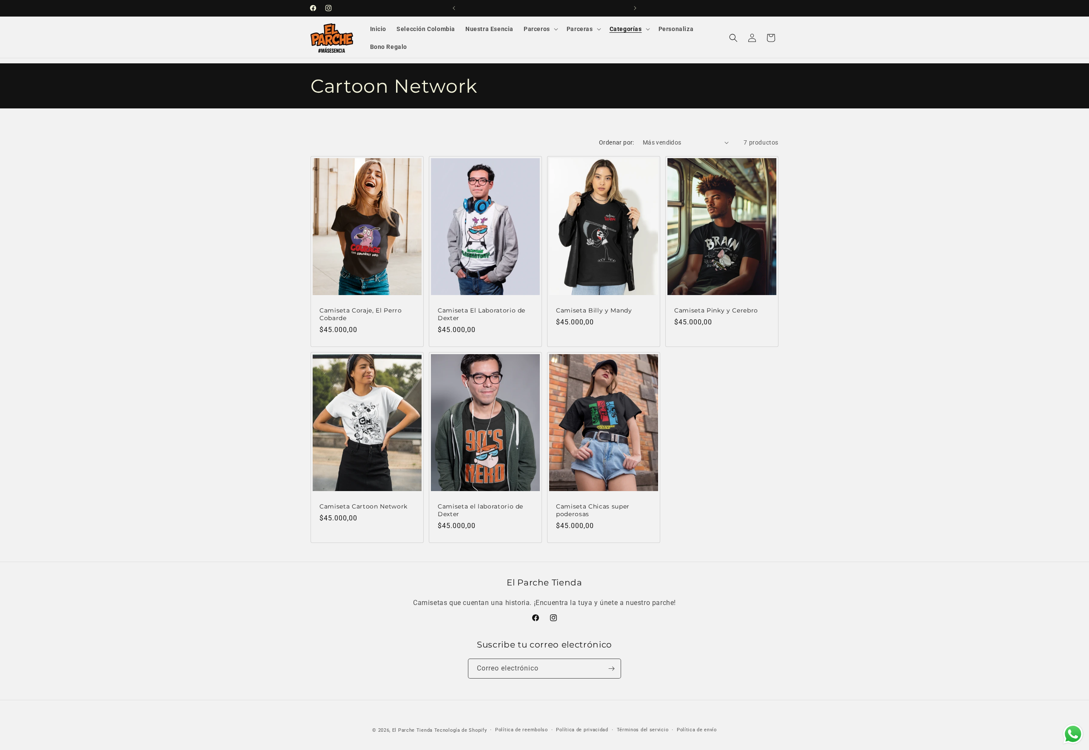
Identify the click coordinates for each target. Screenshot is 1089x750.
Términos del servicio (643, 730)
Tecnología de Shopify (460, 730)
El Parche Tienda (412, 730)
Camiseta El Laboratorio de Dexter (481, 314)
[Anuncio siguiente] (635, 8)
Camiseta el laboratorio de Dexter (480, 510)
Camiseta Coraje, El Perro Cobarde (360, 314)
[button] (540, 29)
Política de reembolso (521, 730)
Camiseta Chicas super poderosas (593, 510)
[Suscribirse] (611, 669)
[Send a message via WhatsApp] (1073, 734)
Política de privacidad (582, 730)
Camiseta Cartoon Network (363, 506)
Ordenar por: (616, 142)
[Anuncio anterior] (454, 8)
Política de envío (697, 730)
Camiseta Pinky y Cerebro (716, 310)
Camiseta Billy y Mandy (594, 310)
